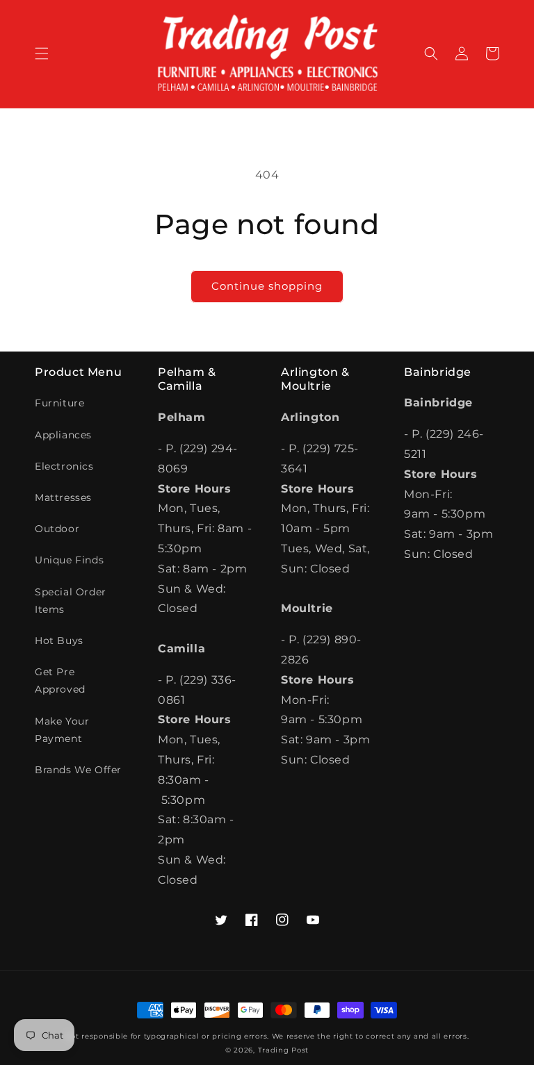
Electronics (64, 466)
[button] (41, 53)
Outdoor (57, 528)
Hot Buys (59, 640)
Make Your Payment (62, 730)
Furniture (59, 403)
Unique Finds (69, 560)
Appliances (63, 435)
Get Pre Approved (60, 680)
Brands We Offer (78, 769)
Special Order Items (70, 601)
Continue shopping (267, 285)
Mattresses (63, 497)
